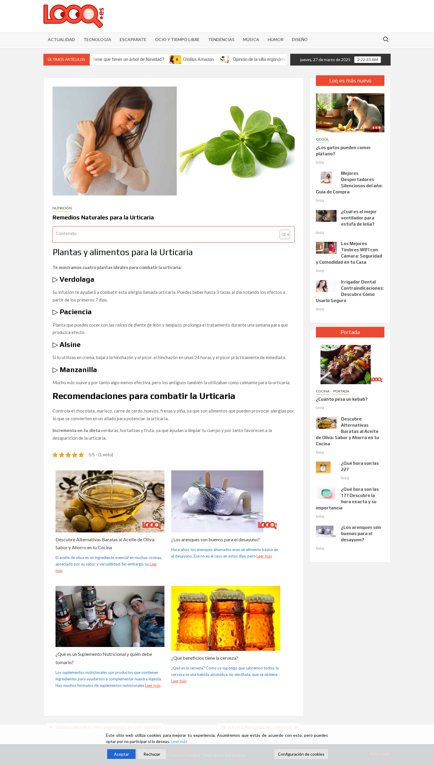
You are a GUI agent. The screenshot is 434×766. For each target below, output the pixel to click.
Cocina (322, 391)
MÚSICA (251, 39)
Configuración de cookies (301, 754)
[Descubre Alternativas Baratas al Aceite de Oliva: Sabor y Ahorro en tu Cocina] (110, 500)
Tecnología (97, 39)
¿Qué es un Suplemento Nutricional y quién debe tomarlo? (104, 658)
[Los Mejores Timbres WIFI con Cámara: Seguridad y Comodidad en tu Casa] (326, 247)
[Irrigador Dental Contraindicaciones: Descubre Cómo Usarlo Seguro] (326, 285)
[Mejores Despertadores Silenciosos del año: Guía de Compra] (326, 177)
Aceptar (121, 754)
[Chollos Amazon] (155, 59)
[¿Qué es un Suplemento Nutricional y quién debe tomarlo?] (110, 615)
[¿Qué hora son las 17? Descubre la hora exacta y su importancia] (326, 492)
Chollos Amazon (178, 59)
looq (320, 162)
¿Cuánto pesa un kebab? (342, 399)
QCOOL (322, 139)
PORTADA (341, 391)
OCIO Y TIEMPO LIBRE (177, 39)
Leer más (264, 556)
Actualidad (61, 39)
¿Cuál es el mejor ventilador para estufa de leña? (359, 217)
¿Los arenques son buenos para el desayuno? (215, 539)
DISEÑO (300, 39)
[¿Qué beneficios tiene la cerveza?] (225, 619)
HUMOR (275, 39)
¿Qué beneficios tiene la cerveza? (204, 658)
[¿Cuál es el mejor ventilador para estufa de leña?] (326, 215)
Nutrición (62, 208)
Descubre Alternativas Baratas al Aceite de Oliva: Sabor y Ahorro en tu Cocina (105, 543)
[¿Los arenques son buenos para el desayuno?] (225, 500)
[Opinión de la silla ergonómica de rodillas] (205, 59)
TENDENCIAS (221, 39)
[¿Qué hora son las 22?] (326, 467)
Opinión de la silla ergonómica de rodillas (251, 59)
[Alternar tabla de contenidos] (281, 234)
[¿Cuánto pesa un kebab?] (350, 363)
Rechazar (151, 754)
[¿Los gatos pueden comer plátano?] (350, 112)
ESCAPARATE (133, 39)
